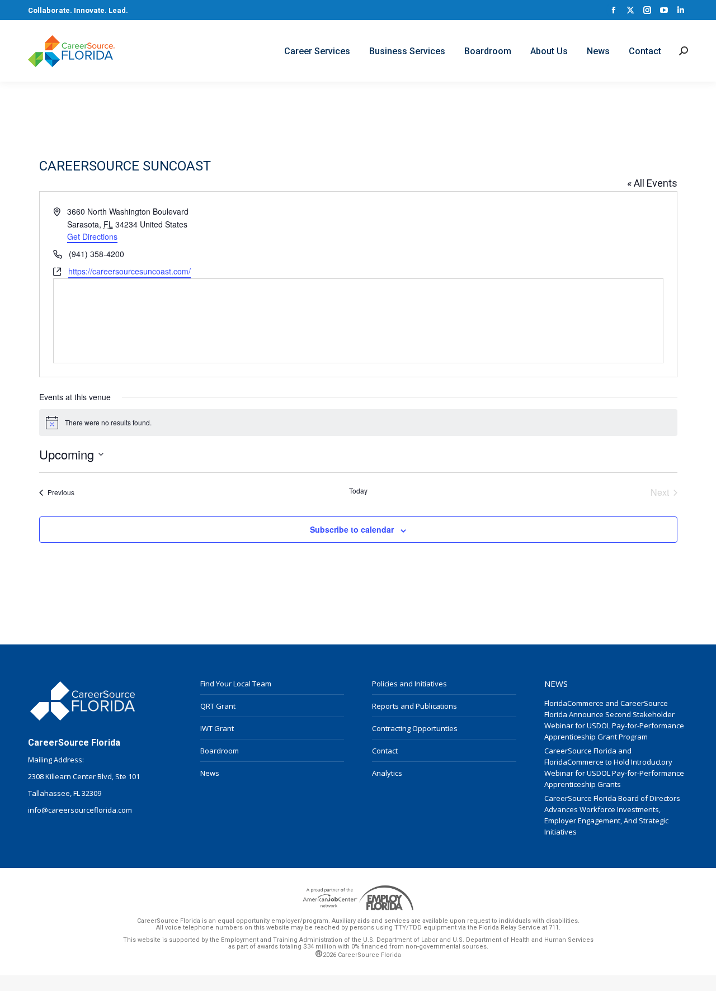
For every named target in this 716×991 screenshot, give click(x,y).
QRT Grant (217, 706)
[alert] (358, 422)
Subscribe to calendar (352, 529)
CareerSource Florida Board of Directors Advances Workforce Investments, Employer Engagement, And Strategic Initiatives (612, 815)
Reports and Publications (414, 706)
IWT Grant (217, 728)
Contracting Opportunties (415, 728)
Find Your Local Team (235, 684)
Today (358, 490)
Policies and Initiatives (409, 684)
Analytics (387, 773)
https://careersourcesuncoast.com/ (129, 271)
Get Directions (92, 236)
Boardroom (219, 751)
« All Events (652, 183)
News (209, 773)
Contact (385, 751)
